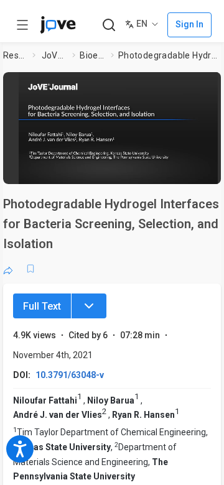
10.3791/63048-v (69, 375)
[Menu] (89, 305)
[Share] (8, 269)
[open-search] (109, 25)
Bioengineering (93, 55)
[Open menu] (22, 25)
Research (15, 55)
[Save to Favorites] (30, 269)
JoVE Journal (55, 55)
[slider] (72, 170)
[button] (118, 124)
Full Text (42, 306)
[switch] (134, 171)
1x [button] (189, 170)
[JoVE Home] (58, 25)
